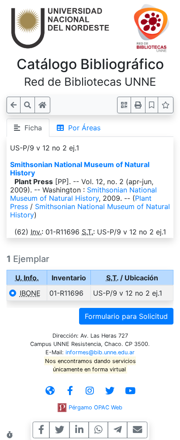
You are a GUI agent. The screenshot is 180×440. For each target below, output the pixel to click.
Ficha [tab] (31, 127)
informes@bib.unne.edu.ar (100, 352)
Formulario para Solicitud (126, 316)
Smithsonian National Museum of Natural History (79, 168)
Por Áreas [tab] (82, 127)
